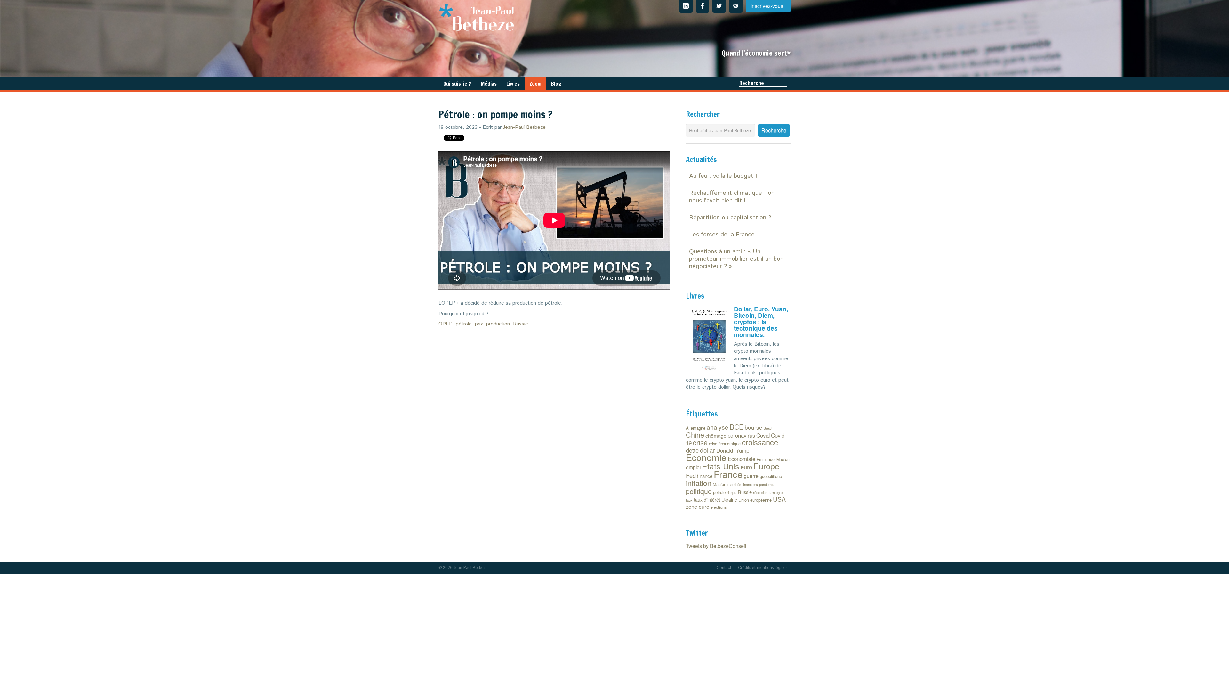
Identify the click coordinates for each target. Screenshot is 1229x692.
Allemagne (695, 428)
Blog (556, 83)
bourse (753, 427)
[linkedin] (686, 6)
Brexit (768, 428)
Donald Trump (732, 450)
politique (699, 491)
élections (719, 507)
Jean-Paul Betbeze (524, 127)
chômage (716, 435)
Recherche (751, 82)
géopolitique (771, 476)
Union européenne (755, 500)
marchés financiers (742, 484)
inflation (698, 482)
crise (700, 442)
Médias (489, 83)
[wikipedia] (736, 6)
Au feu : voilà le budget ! (723, 176)
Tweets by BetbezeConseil (716, 545)
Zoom (535, 83)
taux (689, 500)
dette (692, 450)
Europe (766, 466)
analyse (717, 427)
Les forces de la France (722, 234)
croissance (760, 442)
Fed (691, 475)
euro (746, 467)
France (728, 474)
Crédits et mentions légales (762, 568)
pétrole (464, 324)
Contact (724, 568)
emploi (693, 467)
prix (479, 324)
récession (760, 492)
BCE (736, 427)
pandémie (766, 484)
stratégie (776, 492)
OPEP (445, 324)
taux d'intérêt (707, 500)
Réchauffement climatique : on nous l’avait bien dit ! (732, 197)
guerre (751, 476)
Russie (520, 324)
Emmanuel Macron (773, 459)
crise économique (725, 444)
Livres (513, 83)
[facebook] (702, 6)
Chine (695, 435)
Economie (706, 457)
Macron (719, 484)
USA (779, 499)
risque (731, 492)
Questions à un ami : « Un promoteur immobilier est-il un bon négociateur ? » (736, 259)
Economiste (741, 459)
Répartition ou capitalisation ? (730, 217)
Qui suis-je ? (457, 83)
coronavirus (741, 435)
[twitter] (719, 6)
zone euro (697, 506)
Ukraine (729, 499)
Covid (763, 435)
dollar (707, 450)
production (498, 324)
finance (704, 476)
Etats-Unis (720, 466)
